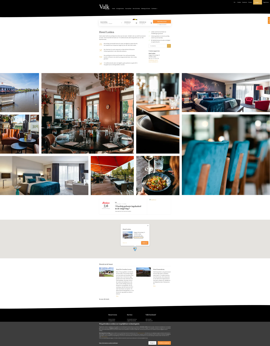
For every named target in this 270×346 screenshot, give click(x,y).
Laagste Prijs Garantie (131, 320)
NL (234, 2)
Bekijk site (125, 242)
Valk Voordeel (148, 319)
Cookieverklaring (104, 336)
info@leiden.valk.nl (153, 60)
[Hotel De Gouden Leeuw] (106, 282)
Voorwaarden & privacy (132, 319)
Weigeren (152, 343)
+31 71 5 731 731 (154, 58)
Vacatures (244, 2)
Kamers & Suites (111, 319)
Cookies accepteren (164, 343)
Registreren (266, 2)
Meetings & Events (145, 8)
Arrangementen (120, 8)
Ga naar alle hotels (104, 299)
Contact (250, 2)
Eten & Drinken (136, 8)
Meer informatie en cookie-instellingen (108, 343)
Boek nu (145, 243)
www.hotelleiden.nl (153, 62)
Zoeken (239, 2)
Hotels (113, 8)
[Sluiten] (148, 225)
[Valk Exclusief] (104, 8)
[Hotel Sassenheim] (143, 277)
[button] (135, 249)
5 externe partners (141, 333)
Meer (117, 296)
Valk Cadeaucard (149, 320)
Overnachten (128, 8)
